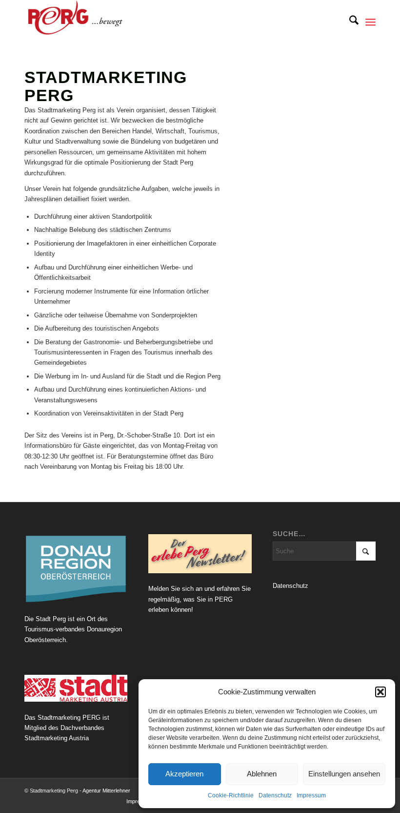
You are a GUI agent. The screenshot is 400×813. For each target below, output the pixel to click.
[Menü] (370, 22)
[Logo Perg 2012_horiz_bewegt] (90, 22)
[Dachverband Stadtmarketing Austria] (75, 688)
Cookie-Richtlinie (231, 795)
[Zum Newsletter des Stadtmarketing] (199, 554)
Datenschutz (275, 795)
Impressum (311, 795)
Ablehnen (262, 774)
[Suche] (349, 22)
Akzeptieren (184, 774)
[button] (380, 692)
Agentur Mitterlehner (106, 790)
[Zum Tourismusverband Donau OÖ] (75, 568)
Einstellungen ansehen (344, 774)
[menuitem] (349, 22)
